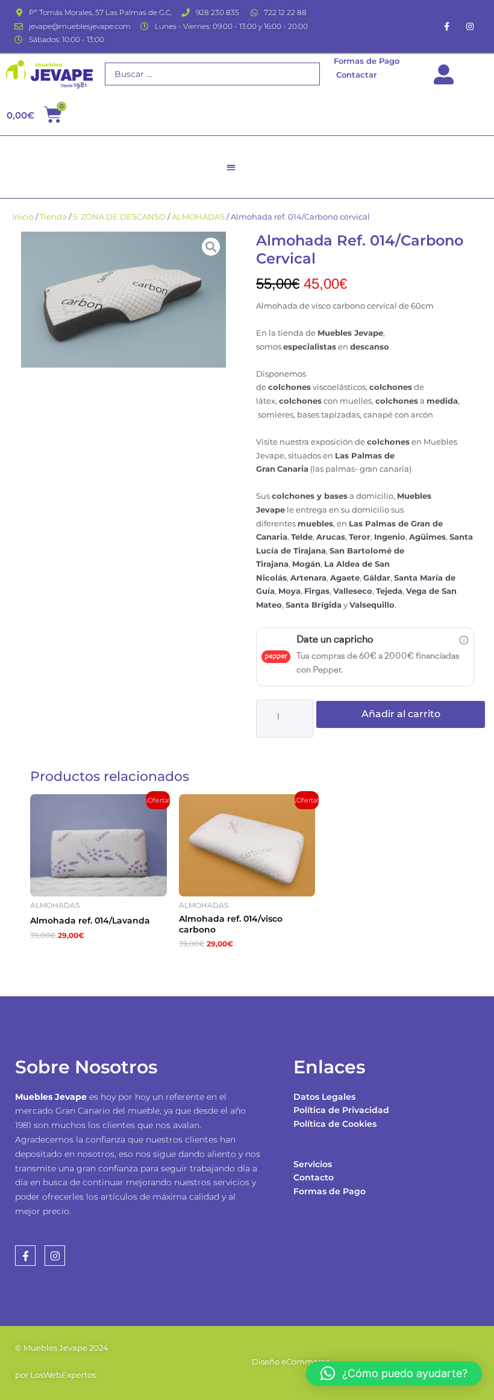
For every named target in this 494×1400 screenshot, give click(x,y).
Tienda (53, 216)
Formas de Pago (329, 1191)
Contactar (356, 74)
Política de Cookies (335, 1123)
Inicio (23, 216)
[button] (231, 167)
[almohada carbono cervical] (123, 300)
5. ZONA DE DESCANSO (119, 216)
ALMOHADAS (198, 216)
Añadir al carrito (400, 714)
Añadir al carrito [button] (89, 958)
